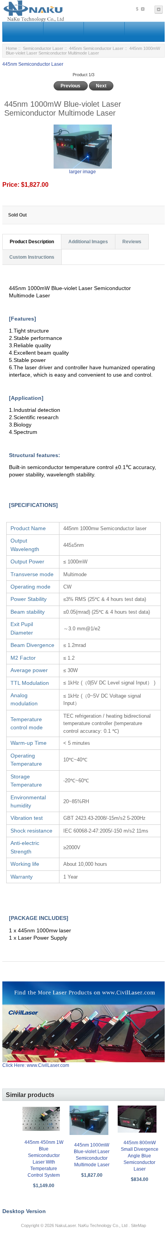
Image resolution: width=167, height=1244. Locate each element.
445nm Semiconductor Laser (96, 48)
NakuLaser (65, 1225)
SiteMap (138, 1225)
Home (11, 48)
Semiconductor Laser (43, 48)
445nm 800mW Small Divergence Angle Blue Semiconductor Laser (139, 1156)
